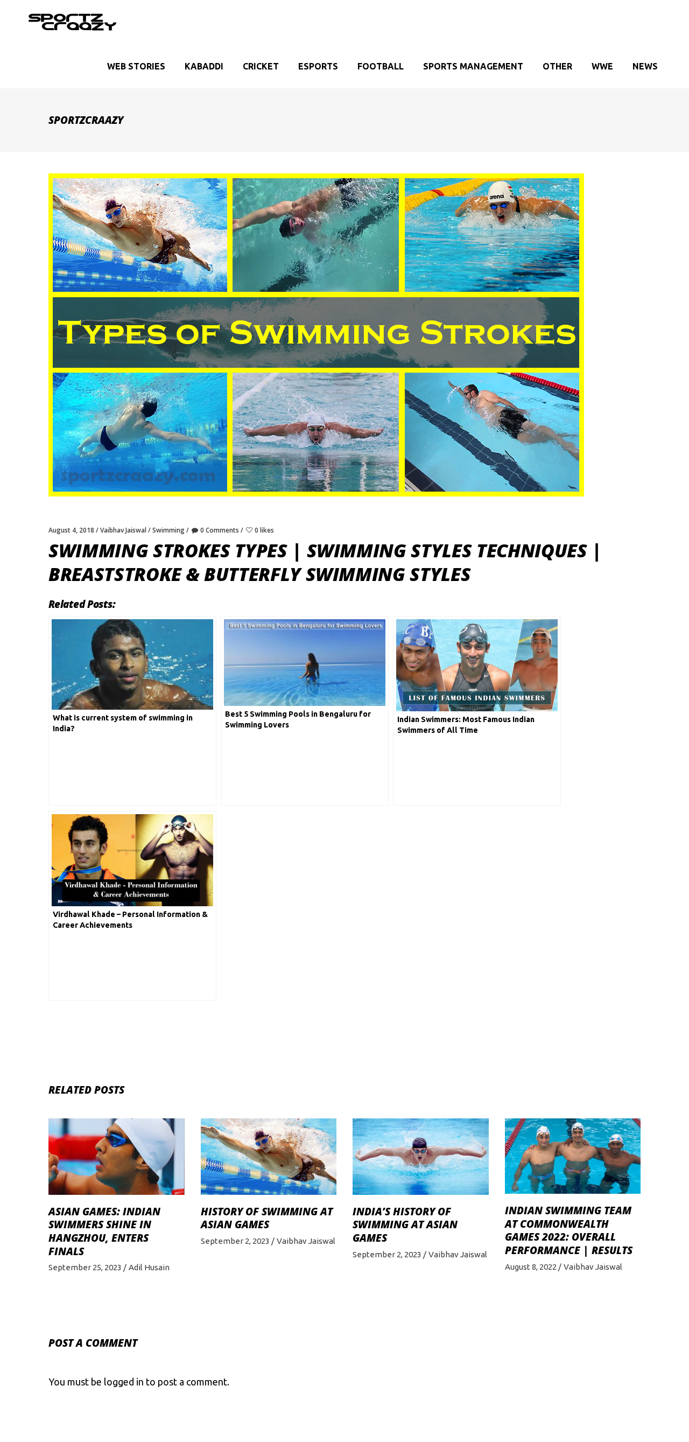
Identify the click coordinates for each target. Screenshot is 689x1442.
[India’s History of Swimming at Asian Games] (421, 1156)
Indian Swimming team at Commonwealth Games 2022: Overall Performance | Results (568, 1230)
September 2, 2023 (235, 1240)
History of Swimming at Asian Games (267, 1218)
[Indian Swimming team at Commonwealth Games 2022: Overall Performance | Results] (573, 1156)
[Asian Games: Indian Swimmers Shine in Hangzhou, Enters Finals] (116, 1156)
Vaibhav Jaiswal (123, 530)
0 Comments (219, 530)
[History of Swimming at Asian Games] (269, 1156)
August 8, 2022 (531, 1266)
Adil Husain (149, 1267)
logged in (124, 1381)
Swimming (168, 530)
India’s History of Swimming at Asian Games (405, 1225)
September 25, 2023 (85, 1267)
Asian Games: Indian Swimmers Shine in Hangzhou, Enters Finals (104, 1231)
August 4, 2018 (71, 530)
